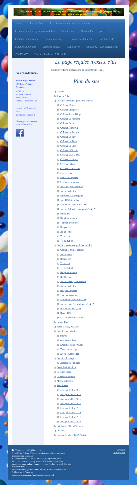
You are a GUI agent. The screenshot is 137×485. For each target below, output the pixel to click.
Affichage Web (119, 453)
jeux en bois (66, 173)
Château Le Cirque (69, 159)
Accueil (60, 91)
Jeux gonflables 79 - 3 (70, 403)
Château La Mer (68, 137)
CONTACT (62, 430)
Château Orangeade (69, 109)
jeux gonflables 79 (69, 390)
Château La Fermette (70, 119)
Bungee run (65, 227)
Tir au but (65, 236)
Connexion (121, 450)
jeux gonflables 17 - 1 (70, 412)
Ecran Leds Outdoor (66, 367)
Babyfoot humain (68, 218)
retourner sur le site (94, 70)
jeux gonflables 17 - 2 (70, 417)
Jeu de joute (66, 232)
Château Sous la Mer (70, 155)
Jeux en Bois (63, 96)
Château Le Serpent (69, 132)
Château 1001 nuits (69, 150)
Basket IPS (65, 213)
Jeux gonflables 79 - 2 (70, 399)
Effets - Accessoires (69, 354)
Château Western (68, 105)
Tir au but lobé (67, 241)
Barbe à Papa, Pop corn (68, 326)
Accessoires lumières (70, 363)
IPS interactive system (70, 308)
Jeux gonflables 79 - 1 (70, 394)
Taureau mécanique (69, 222)
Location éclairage (65, 358)
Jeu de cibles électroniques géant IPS (77, 304)
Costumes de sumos (69, 182)
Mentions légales (65, 381)
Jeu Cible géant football (71, 186)
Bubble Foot (62, 322)
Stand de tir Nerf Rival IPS (73, 204)
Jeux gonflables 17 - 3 (70, 421)
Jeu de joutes (66, 254)
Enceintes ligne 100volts (71, 345)
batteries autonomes (66, 376)
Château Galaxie (68, 164)
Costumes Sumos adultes (72, 250)
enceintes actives (68, 340)
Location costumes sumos (72, 317)
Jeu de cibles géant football (73, 281)
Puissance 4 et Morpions (71, 195)
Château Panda (67, 123)
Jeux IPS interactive (69, 200)
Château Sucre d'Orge (70, 114)
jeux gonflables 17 (69, 408)
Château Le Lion (68, 146)
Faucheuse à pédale (69, 177)
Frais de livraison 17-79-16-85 (71, 435)
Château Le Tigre (68, 141)
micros (63, 335)
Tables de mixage (68, 349)
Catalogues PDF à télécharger (71, 426)
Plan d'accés (62, 385)
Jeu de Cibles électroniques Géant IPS (78, 209)
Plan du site (36, 450)
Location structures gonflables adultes (74, 245)
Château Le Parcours (70, 168)
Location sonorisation (67, 331)
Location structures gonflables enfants (75, 100)
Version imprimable (23, 450)
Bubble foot (66, 277)
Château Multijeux (69, 128)
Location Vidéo (64, 372)
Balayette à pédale (68, 290)
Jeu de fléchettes (68, 191)
